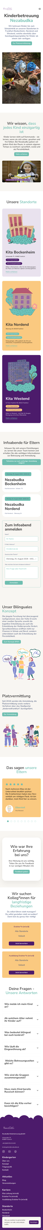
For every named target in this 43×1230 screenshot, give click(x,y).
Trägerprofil (7, 1167)
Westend (6, 1216)
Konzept (5, 1164)
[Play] (21, 171)
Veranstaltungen (9, 1183)
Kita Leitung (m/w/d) (10, 1193)
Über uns (5, 1161)
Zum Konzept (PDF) (11, 642)
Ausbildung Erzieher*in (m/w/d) (14, 1199)
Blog (4, 1180)
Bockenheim (7, 1210)
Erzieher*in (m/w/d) (10, 1196)
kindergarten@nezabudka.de (10, 1147)
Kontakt (5, 1170)
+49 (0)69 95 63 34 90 (9, 1143)
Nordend (5, 1213)
